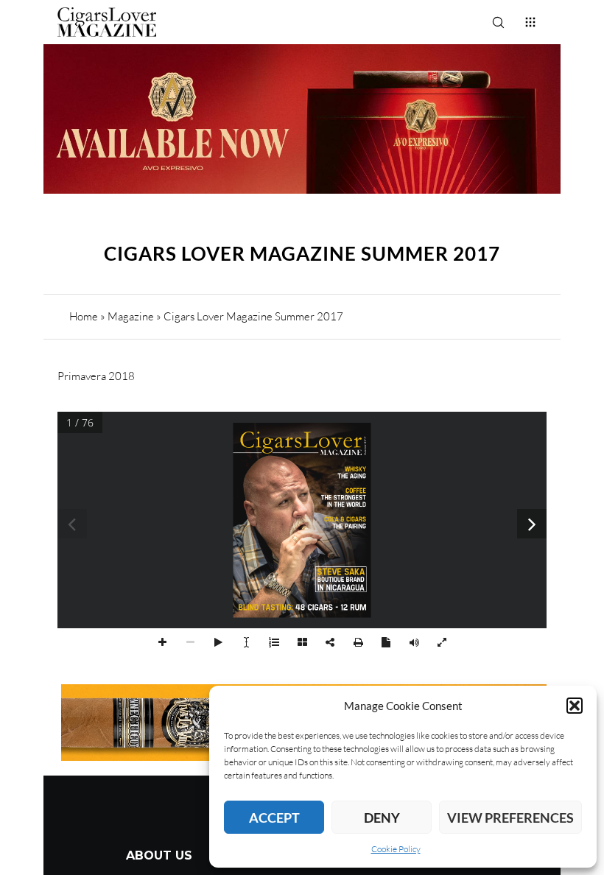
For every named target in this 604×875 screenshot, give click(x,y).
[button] (574, 705)
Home (83, 316)
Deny (382, 817)
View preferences (510, 817)
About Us (159, 855)
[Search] (498, 22)
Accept (274, 817)
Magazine (131, 316)
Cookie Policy (396, 848)
